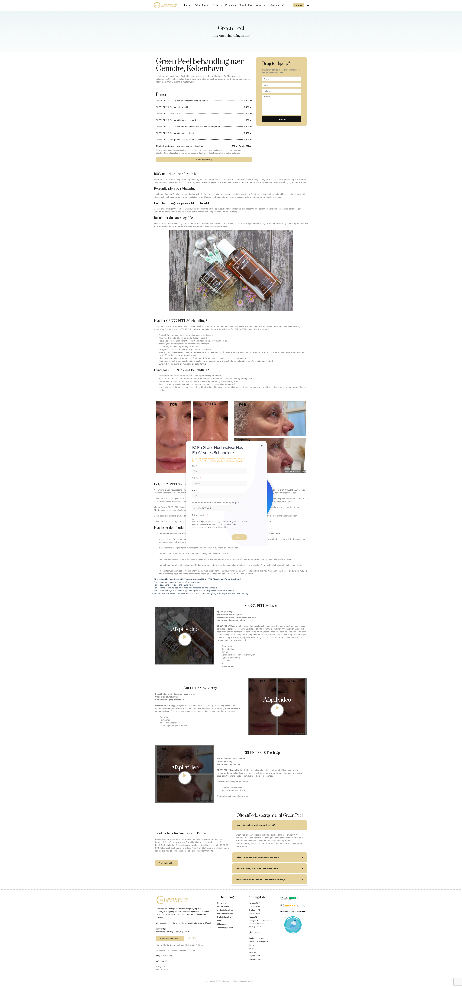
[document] (231, 493)
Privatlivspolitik (199, 515)
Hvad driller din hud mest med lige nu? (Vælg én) (215, 503)
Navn (194, 466)
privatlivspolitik (221, 527)
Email (195, 490)
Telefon (196, 478)
